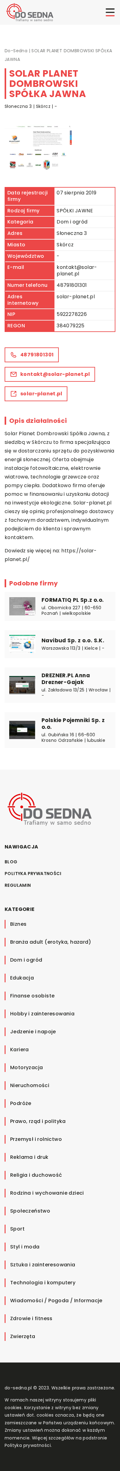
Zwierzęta (22, 1336)
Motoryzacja (26, 1067)
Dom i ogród (72, 221)
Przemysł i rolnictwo (36, 1139)
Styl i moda (24, 1246)
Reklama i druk (29, 1157)
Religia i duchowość (36, 1175)
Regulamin (18, 885)
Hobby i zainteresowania (42, 1013)
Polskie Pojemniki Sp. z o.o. (73, 723)
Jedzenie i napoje (33, 1031)
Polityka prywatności (33, 873)
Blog (11, 862)
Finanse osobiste (32, 995)
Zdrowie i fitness (31, 1318)
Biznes (18, 924)
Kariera (19, 1049)
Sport (17, 1228)
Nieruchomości (29, 1085)
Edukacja (22, 977)
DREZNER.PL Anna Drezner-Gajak (66, 679)
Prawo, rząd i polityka (38, 1121)
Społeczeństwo (30, 1210)
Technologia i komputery (42, 1282)
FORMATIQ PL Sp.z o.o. (73, 600)
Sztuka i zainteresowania (42, 1264)
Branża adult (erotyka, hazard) (50, 942)
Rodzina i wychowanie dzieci (47, 1193)
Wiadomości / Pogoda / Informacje (56, 1300)
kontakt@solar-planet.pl (77, 270)
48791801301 (72, 285)
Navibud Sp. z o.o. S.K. (73, 640)
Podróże (20, 1103)
